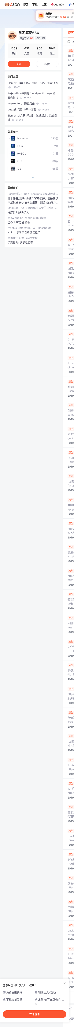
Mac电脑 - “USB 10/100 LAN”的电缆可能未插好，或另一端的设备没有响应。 (33, 207)
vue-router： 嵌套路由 (27, 103)
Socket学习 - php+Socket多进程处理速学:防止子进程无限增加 (33, 193)
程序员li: (13, 212)
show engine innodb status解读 (27, 217)
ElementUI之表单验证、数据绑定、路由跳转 (32, 117)
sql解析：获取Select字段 (23, 237)
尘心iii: (12, 222)
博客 (25, 4)
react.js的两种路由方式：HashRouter (30, 227)
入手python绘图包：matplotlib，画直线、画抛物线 (33, 95)
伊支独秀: (14, 242)
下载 (35, 4)
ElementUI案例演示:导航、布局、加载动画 (33, 85)
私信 (47, 64)
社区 (44, 4)
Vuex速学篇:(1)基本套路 (28, 109)
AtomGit (59, 4)
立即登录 (34, 1014)
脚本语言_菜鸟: (17, 198)
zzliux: (12, 232)
